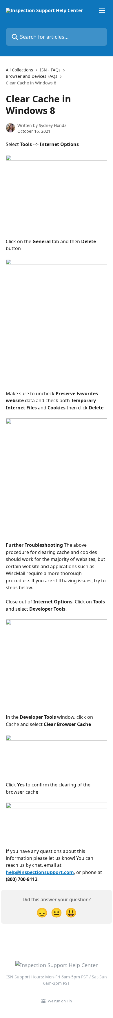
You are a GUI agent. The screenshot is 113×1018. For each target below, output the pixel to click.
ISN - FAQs (50, 70)
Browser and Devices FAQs (31, 76)
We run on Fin (60, 1001)
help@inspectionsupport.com (40, 872)
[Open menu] (102, 10)
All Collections (19, 70)
